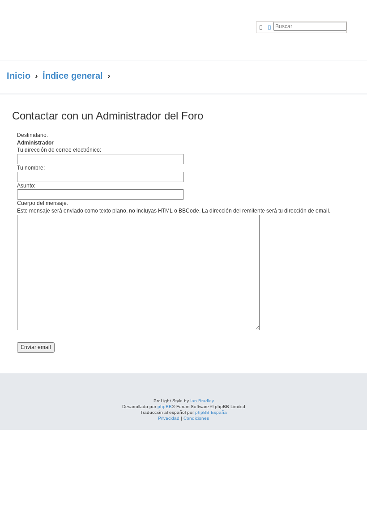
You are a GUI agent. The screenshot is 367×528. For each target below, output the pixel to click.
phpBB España (211, 412)
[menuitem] (357, 20)
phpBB (165, 406)
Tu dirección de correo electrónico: (59, 150)
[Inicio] (87, 29)
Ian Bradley (202, 400)
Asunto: (26, 186)
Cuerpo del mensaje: (42, 203)
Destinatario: (32, 135)
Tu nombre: (31, 168)
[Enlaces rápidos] (349, 76)
